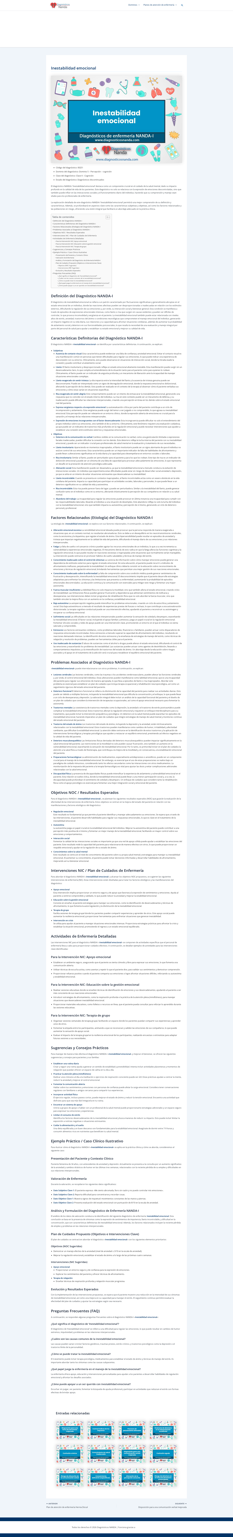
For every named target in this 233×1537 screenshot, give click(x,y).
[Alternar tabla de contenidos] (106, 217)
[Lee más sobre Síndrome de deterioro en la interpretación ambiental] (163, 1430)
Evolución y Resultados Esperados (68, 270)
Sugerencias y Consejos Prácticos (66, 249)
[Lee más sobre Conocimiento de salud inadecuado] (101, 1453)
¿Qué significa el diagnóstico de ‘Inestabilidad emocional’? (77, 276)
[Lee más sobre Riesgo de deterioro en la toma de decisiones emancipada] (163, 1477)
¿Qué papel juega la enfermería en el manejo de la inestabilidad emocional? (83, 283)
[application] (138, 5)
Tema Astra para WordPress (148, 1527)
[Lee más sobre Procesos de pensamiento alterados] (132, 1430)
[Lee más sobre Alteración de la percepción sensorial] (132, 1477)
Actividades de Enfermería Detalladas (68, 238)
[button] (182, 5)
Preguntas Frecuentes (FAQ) (64, 273)
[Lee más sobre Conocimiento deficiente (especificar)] (101, 1477)
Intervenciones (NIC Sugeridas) (68, 268)
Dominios (132, 5)
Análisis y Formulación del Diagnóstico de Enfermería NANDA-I (78, 260)
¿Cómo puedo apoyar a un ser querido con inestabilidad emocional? (81, 285)
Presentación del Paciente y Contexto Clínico (72, 255)
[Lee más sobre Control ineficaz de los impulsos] (101, 1430)
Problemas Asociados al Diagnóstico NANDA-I (71, 229)
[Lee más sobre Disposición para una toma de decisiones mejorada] (70, 1430)
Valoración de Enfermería (65, 258)
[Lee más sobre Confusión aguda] (163, 1453)
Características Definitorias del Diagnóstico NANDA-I (74, 224)
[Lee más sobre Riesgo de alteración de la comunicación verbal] (70, 1477)
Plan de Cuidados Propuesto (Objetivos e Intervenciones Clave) (78, 263)
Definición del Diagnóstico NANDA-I (67, 221)
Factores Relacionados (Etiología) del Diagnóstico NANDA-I (76, 227)
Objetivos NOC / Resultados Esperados (69, 232)
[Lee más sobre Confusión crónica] (70, 1453)
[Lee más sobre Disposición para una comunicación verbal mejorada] (132, 1453)
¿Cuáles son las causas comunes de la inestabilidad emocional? (79, 278)
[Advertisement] (116, 29)
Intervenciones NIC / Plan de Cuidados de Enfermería (75, 235)
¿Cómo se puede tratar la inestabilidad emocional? (75, 281)
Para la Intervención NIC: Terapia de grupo (71, 246)
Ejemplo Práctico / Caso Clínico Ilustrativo (70, 252)
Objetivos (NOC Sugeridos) (67, 265)
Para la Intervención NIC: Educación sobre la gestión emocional (78, 244)
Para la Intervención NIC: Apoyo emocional (71, 241)
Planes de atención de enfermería (158, 5)
